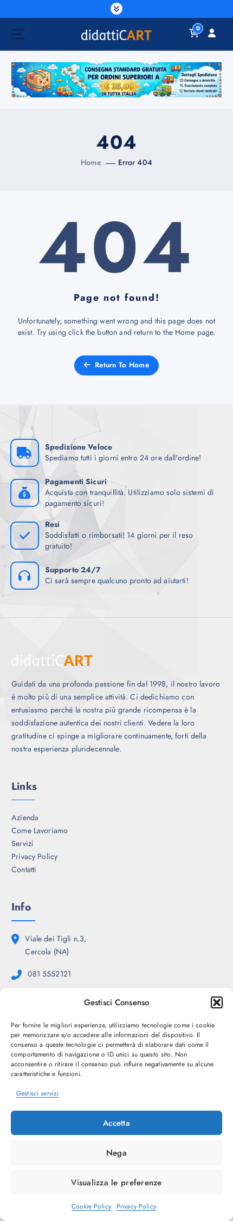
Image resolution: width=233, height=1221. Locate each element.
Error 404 (135, 162)
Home (91, 162)
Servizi (22, 843)
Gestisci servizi (37, 1093)
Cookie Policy (91, 1206)
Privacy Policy (136, 1206)
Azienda (24, 817)
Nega (116, 1153)
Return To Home (121, 365)
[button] (216, 1002)
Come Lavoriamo (39, 830)
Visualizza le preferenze (116, 1183)
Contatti (23, 869)
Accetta (116, 1123)
